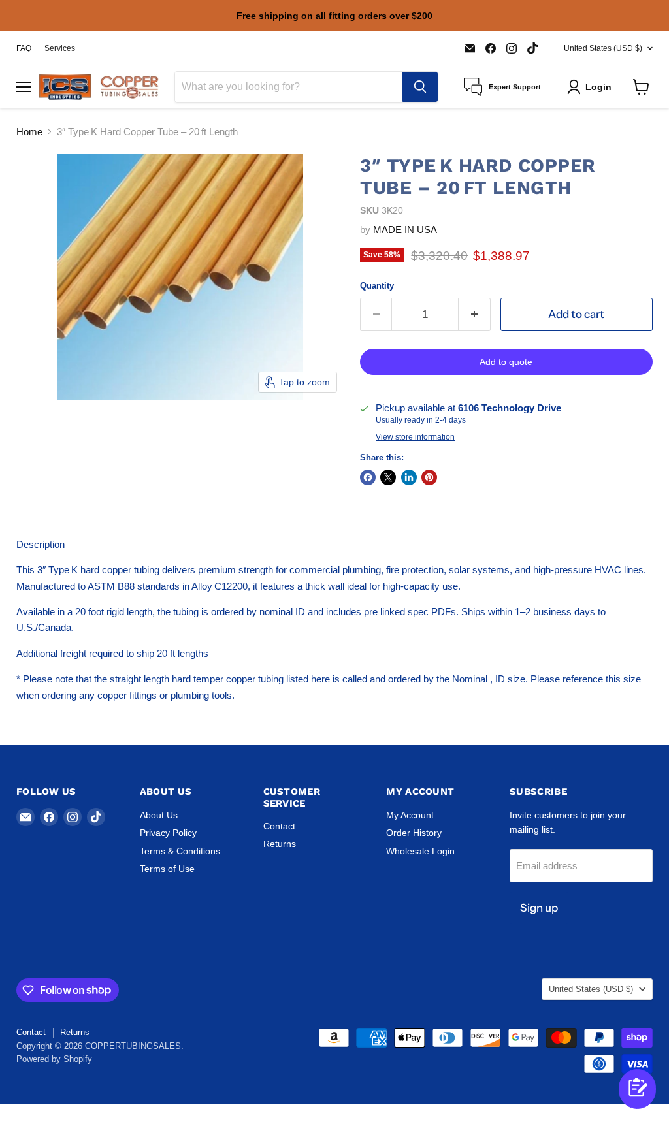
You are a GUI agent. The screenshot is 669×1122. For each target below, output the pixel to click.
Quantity (377, 286)
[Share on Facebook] (368, 477)
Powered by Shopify (54, 1059)
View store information (415, 436)
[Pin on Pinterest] (429, 477)
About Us (159, 815)
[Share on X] (388, 477)
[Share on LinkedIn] (409, 477)
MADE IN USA (405, 229)
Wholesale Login (420, 851)
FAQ (23, 48)
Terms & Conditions (180, 851)
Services (59, 48)
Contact (279, 826)
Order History (414, 832)
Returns (279, 844)
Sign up (539, 907)
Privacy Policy (168, 832)
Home (29, 131)
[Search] (420, 87)
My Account (410, 815)
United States (603, 48)
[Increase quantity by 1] (475, 314)
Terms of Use (167, 868)
